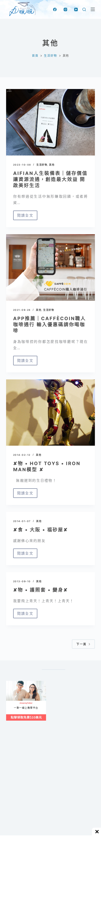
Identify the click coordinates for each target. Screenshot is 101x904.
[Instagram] (65, 9)
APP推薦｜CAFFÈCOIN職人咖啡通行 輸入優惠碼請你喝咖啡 (49, 324)
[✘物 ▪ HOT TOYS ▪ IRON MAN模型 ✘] (50, 412)
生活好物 (41, 164)
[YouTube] (76, 9)
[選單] (93, 9)
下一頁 (81, 644)
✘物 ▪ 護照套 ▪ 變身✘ (40, 590)
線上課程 (10, 683)
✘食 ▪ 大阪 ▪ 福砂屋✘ (40, 530)
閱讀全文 (27, 216)
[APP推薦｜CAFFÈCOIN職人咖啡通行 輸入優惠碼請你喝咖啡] (50, 267)
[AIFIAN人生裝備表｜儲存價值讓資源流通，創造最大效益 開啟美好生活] (50, 122)
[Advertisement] (50, 789)
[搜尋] (84, 9)
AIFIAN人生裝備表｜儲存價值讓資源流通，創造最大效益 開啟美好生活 (50, 179)
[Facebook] (55, 9)
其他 (51, 164)
